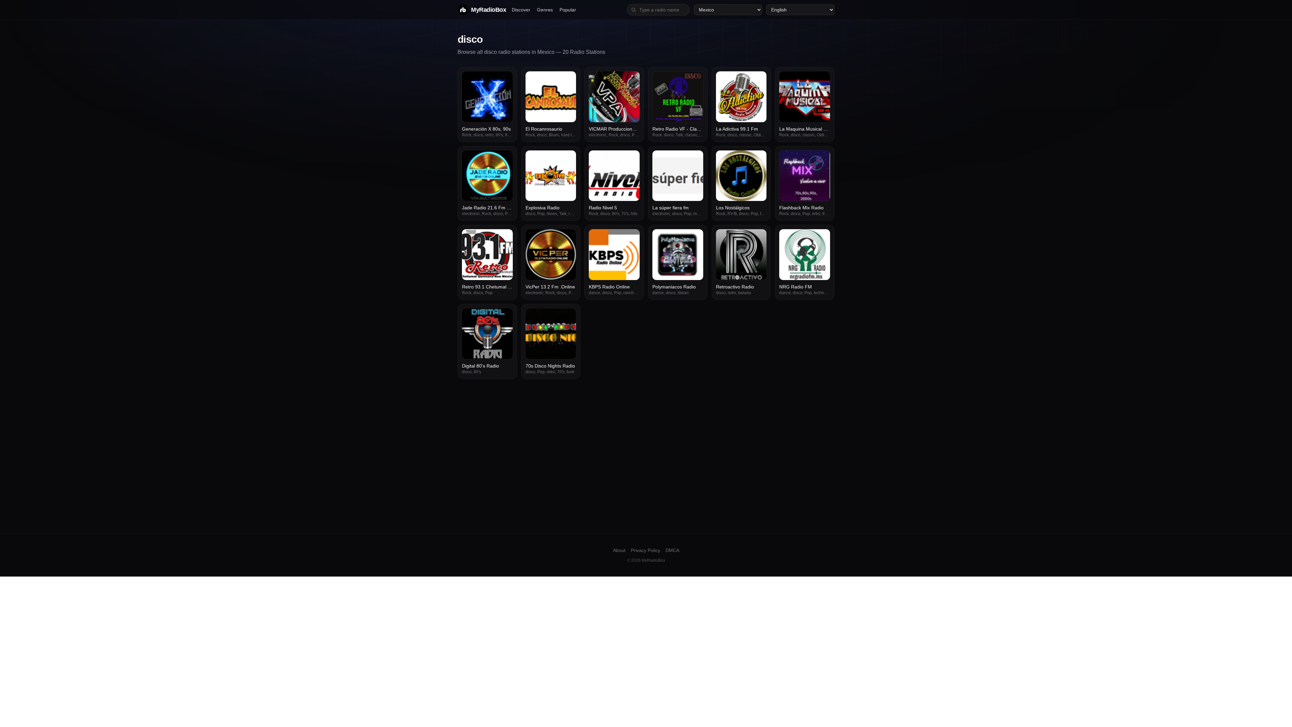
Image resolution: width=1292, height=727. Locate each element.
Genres (545, 9)
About (619, 550)
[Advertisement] (646, 429)
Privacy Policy (645, 550)
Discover (521, 9)
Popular (568, 9)
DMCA (672, 550)
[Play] (504, 80)
